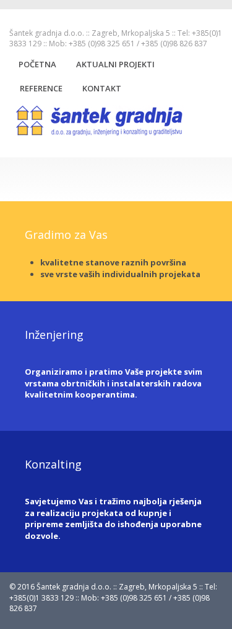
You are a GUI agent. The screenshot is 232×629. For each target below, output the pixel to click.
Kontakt (101, 88)
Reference (41, 88)
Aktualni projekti (115, 64)
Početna (37, 64)
